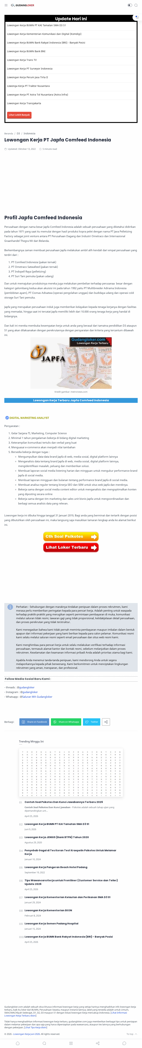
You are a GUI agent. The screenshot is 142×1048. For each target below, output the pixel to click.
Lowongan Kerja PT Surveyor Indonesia (29, 68)
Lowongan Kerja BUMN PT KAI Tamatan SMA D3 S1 (36, 25)
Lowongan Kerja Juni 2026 (26, 1034)
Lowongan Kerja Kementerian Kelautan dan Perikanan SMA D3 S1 (67, 897)
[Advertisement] (71, 182)
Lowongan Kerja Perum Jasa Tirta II (27, 77)
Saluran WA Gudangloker (37, 696)
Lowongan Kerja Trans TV (22, 60)
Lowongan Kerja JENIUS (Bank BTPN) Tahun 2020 (57, 837)
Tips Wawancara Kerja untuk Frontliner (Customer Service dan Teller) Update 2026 (71, 882)
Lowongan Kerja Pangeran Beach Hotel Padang (56, 867)
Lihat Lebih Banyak (19, 114)
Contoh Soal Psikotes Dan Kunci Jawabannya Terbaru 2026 (64, 802)
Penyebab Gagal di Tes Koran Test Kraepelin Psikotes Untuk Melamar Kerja (70, 852)
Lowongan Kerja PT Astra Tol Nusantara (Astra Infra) (37, 94)
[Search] (136, 5)
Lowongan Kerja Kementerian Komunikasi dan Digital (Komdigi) (44, 34)
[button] (130, 5)
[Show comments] (124, 1043)
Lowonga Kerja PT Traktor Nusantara (28, 86)
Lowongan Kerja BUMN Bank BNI (26, 51)
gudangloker (26, 687)
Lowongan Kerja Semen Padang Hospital (51, 923)
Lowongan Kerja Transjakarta (24, 103)
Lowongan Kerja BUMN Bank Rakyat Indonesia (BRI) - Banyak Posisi (46, 42)
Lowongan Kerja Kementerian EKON (48, 910)
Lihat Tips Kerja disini (35, 1027)
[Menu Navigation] (6, 5)
